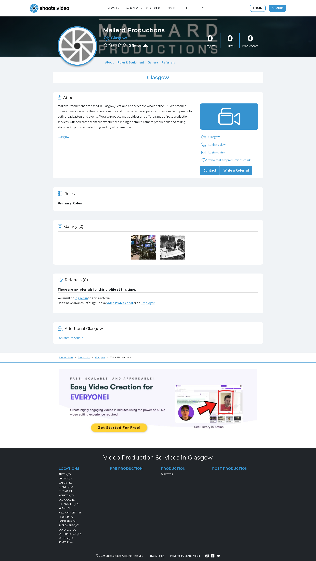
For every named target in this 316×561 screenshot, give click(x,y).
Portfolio (153, 8)
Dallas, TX (65, 482)
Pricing (172, 8)
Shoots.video (66, 357)
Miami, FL (64, 508)
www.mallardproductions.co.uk (229, 160)
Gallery (153, 62)
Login (257, 8)
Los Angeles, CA (69, 504)
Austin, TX (65, 474)
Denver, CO (66, 487)
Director (167, 474)
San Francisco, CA (70, 534)
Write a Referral (236, 170)
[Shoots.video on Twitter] (218, 556)
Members (132, 8)
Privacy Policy (156, 555)
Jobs (201, 8)
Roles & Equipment (130, 62)
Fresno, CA (65, 491)
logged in (81, 298)
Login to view (216, 145)
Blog (188, 8)
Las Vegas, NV (67, 499)
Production (84, 357)
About (109, 62)
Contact (209, 170)
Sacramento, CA (69, 525)
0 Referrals (138, 45)
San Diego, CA (67, 529)
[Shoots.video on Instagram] (207, 556)
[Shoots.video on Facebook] (212, 556)
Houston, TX (66, 495)
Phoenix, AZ (66, 516)
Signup (277, 8)
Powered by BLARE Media (185, 555)
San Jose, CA (66, 538)
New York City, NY (70, 512)
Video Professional (119, 303)
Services (113, 8)
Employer (148, 303)
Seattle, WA (66, 542)
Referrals (168, 62)
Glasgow (119, 38)
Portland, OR (67, 521)
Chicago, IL (66, 478)
